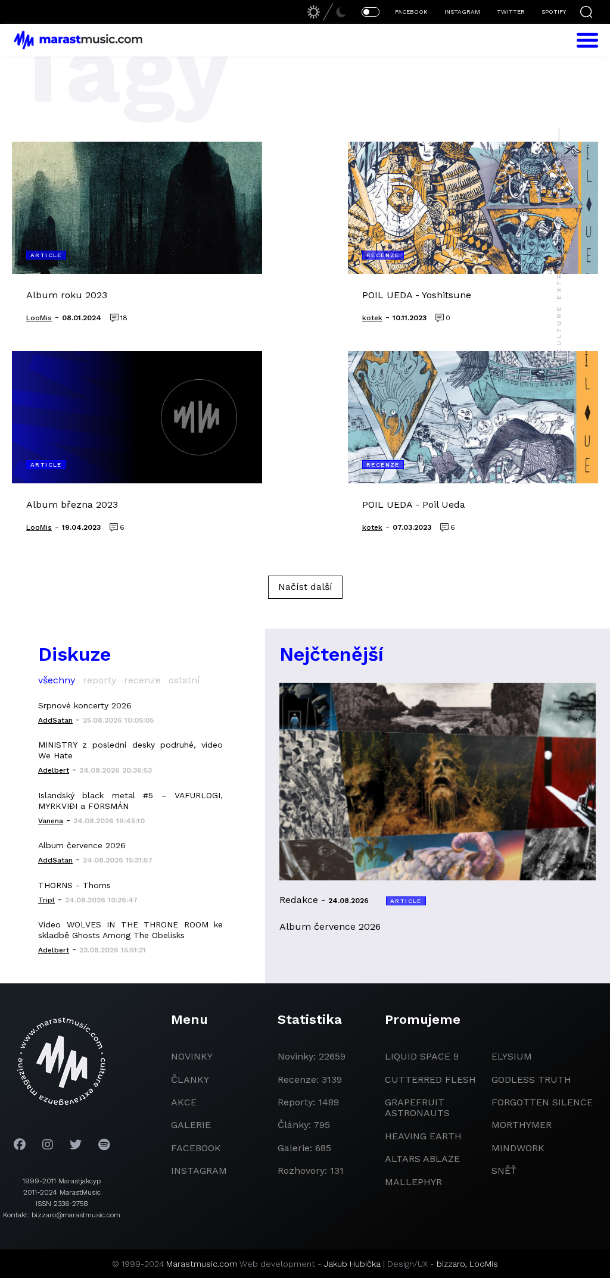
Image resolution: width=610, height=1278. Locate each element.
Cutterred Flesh (430, 1079)
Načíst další (305, 586)
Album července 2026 (82, 845)
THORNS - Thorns (74, 885)
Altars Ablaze (422, 1158)
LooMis (483, 1263)
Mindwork (517, 1148)
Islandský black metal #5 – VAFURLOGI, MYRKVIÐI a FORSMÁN (130, 800)
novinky (192, 1056)
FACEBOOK (411, 11)
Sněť (503, 1170)
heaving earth (423, 1136)
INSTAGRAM (462, 11)
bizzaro (451, 1263)
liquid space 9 (422, 1056)
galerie (191, 1124)
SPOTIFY (553, 11)
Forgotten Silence (542, 1102)
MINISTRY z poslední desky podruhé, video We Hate (130, 750)
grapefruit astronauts (417, 1107)
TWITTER (511, 11)
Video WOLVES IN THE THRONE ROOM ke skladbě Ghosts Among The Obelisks (130, 930)
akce (184, 1102)
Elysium (511, 1056)
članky (190, 1079)
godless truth (531, 1079)
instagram (199, 1170)
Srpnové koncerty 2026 (85, 705)
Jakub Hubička (352, 1263)
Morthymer (521, 1124)
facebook (196, 1148)
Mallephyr (413, 1182)
